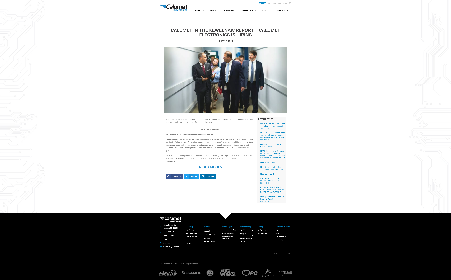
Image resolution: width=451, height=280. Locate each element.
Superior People (190, 230)
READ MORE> (210, 167)
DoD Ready (207, 238)
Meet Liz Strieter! (267, 174)
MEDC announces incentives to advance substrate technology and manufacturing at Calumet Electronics (272, 136)
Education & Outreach (192, 240)
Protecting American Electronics (210, 230)
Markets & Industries (210, 235)
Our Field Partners (281, 237)
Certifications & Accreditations (262, 234)
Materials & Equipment (246, 238)
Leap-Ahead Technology (229, 230)
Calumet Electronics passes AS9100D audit (271, 145)
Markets (213, 10)
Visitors (278, 233)
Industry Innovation (191, 233)
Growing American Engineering (227, 237)
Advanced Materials (228, 233)
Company (198, 10)
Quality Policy (262, 230)
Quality (264, 10)
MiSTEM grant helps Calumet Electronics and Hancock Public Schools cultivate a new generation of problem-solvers (272, 154)
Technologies (229, 10)
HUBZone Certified (209, 241)
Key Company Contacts (282, 230)
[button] (290, 3)
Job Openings (280, 240)
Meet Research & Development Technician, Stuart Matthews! (272, 168)
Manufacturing (248, 10)
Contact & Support (282, 10)
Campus (242, 241)
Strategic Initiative (191, 237)
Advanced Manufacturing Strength (247, 234)
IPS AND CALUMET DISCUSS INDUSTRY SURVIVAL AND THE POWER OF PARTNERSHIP (272, 189)
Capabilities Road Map (246, 230)
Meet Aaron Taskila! (268, 162)
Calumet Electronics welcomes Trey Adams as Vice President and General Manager (272, 126)
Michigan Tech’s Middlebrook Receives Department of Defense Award (272, 199)
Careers (188, 243)
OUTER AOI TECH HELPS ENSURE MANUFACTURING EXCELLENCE (271, 180)
